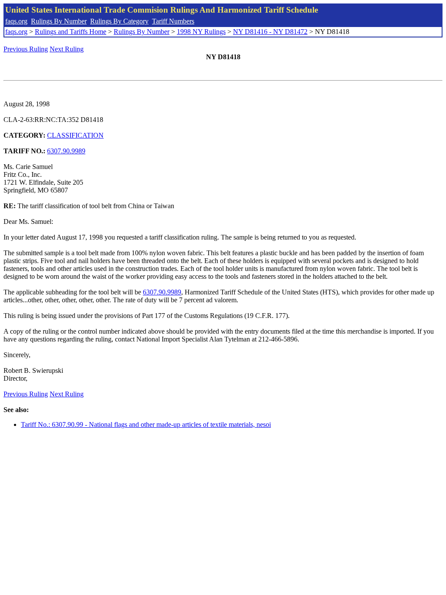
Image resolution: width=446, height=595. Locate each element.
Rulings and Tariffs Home (70, 31)
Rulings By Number (59, 21)
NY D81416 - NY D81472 (270, 31)
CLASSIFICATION (75, 135)
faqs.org (16, 21)
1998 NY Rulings (201, 31)
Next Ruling (67, 49)
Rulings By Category (119, 21)
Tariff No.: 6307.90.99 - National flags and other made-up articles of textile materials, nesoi (146, 424)
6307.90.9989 (66, 151)
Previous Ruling (25, 49)
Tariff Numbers (173, 21)
